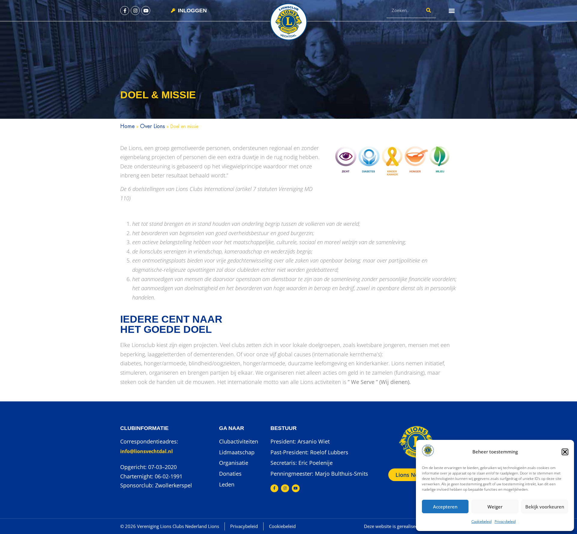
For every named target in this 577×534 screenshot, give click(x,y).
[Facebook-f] (124, 10)
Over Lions (152, 126)
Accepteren (445, 507)
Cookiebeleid (482, 521)
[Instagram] (135, 10)
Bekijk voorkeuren (544, 507)
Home (127, 126)
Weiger (494, 507)
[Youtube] (145, 10)
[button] (565, 452)
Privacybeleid (505, 521)
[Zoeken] (428, 10)
